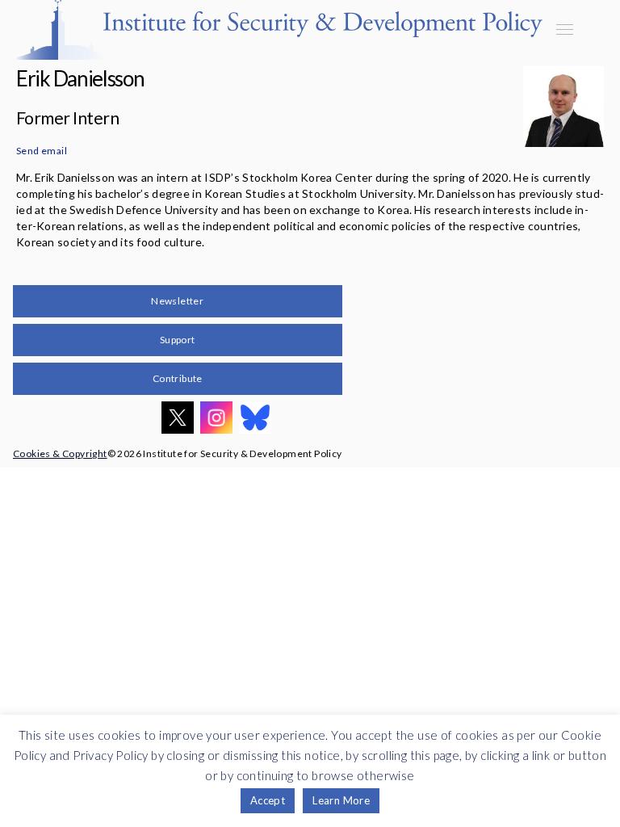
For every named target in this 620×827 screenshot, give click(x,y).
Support (177, 340)
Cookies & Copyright (60, 453)
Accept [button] (267, 800)
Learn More (341, 800)
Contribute (178, 378)
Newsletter (177, 301)
